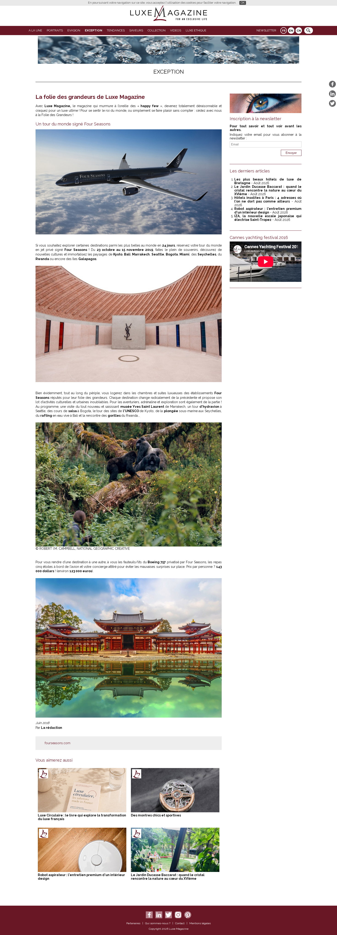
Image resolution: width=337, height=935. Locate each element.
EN (291, 30)
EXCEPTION (93, 30)
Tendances (116, 30)
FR (283, 30)
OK (243, 2)
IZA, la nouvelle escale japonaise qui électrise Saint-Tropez (267, 218)
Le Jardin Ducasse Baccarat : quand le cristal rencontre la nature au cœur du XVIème (167, 876)
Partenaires (133, 923)
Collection (157, 30)
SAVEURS (136, 30)
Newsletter (266, 30)
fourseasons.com (57, 743)
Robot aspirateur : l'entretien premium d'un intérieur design (267, 210)
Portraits (55, 30)
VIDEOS (175, 30)
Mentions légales (200, 923)
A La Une (35, 30)
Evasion (73, 30)
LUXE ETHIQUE (196, 30)
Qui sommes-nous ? (157, 923)
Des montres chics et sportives (156, 815)
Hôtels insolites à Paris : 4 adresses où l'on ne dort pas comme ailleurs (267, 199)
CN (299, 30)
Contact (180, 923)
